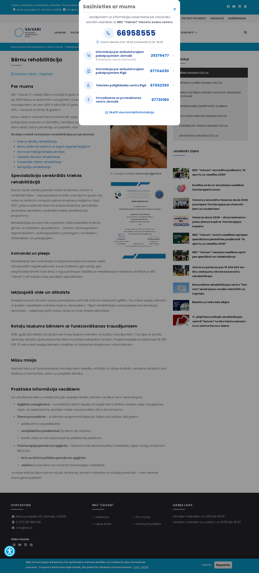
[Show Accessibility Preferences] (9, 551)
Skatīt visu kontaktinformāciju (131, 112)
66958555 (136, 33)
